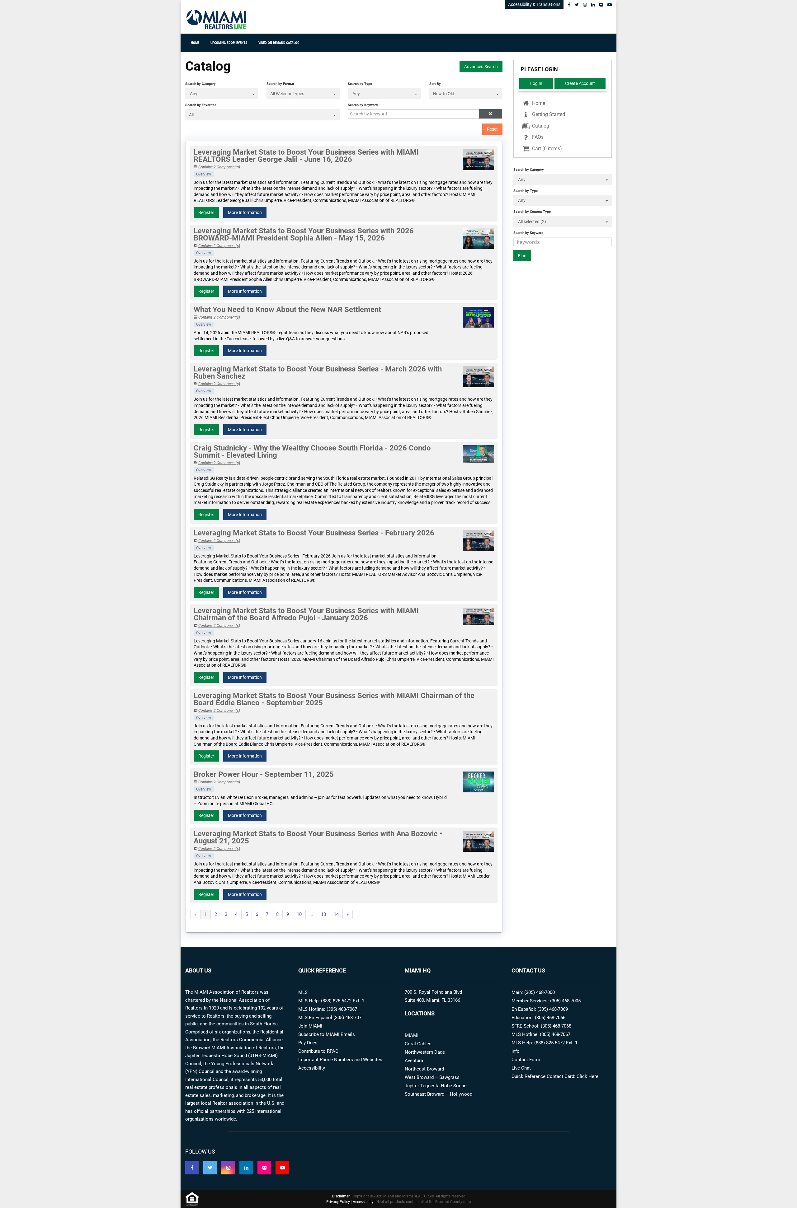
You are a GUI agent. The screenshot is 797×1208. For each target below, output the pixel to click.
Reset (492, 129)
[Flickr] (601, 4)
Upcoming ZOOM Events (228, 43)
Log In (536, 83)
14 (336, 914)
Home (195, 43)
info (516, 1051)
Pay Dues (308, 1043)
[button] (490, 114)
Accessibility (311, 1068)
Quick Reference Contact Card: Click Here (555, 1076)
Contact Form (526, 1059)
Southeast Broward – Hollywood (438, 1094)
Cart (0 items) (546, 149)
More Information (245, 212)
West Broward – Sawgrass (432, 1077)
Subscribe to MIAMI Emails (326, 1034)
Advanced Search (481, 66)
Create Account (580, 83)
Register (206, 212)
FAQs (537, 137)
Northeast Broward (424, 1069)
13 (323, 914)
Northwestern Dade (425, 1052)
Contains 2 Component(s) (219, 167)
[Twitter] (577, 4)
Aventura (414, 1060)
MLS (303, 992)
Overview (203, 174)
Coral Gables (418, 1044)
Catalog (540, 126)
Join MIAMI (310, 1026)
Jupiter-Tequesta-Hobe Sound (435, 1086)
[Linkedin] (593, 4)
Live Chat (521, 1068)
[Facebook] (569, 4)
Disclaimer (341, 1196)
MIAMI (411, 1035)
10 (299, 914)
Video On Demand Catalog (278, 43)
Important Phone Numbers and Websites (340, 1059)
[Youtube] (609, 4)
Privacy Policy (338, 1202)
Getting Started (548, 114)
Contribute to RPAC (318, 1051)
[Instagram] (585, 4)
